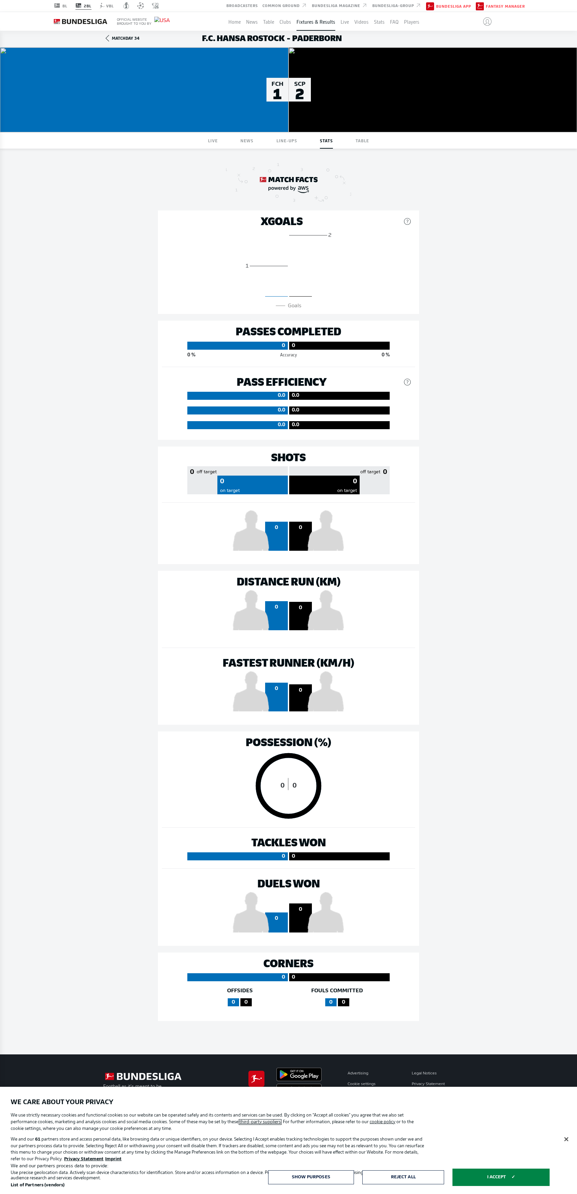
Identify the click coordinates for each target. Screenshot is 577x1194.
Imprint (113, 1159)
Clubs (285, 21)
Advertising (358, 1073)
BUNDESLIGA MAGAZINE (337, 5)
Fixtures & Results (316, 21)
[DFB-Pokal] (126, 5)
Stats (379, 21)
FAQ (394, 21)
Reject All (403, 1177)
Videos (361, 21)
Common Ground (281, 5)
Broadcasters (242, 5)
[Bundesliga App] (430, 5)
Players (411, 21)
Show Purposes (311, 1177)
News (252, 21)
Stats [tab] (326, 140)
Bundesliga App (453, 6)
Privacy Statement (428, 1084)
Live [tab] (213, 140)
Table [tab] (362, 140)
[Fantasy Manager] (480, 5)
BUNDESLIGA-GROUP (393, 5)
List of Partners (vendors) (37, 1185)
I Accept (496, 1177)
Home (234, 21)
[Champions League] (140, 5)
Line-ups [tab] (286, 140)
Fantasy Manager (505, 6)
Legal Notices (424, 1073)
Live (345, 21)
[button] (485, 21)
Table (268, 21)
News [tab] (246, 140)
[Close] (566, 1139)
